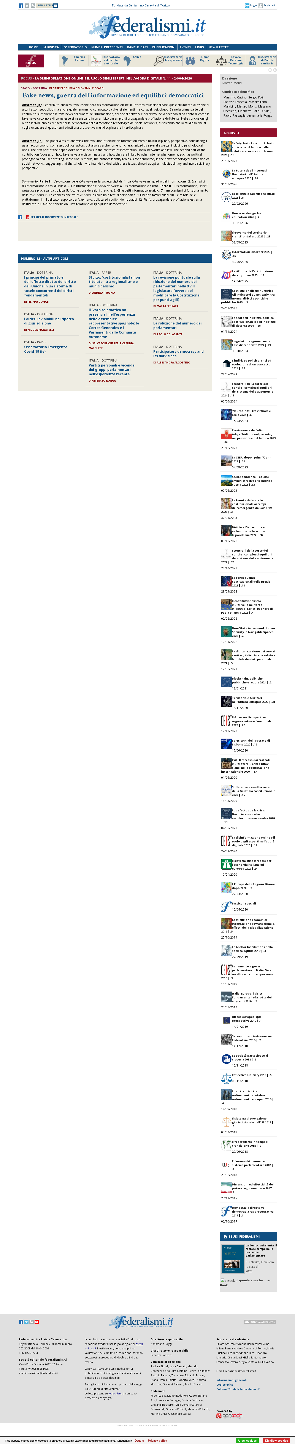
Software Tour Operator (147, 1430)
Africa (137, 57)
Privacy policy (156, 1440)
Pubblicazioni (163, 47)
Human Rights (204, 58)
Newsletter (218, 47)
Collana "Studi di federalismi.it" (238, 1389)
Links (199, 47)
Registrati (269, 5)
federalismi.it (116, 1393)
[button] (251, 5)
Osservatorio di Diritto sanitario (267, 60)
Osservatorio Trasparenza (173, 58)
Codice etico (224, 1384)
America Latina (79, 58)
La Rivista (51, 47)
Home (33, 47)
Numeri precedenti (107, 47)
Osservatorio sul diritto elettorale (111, 60)
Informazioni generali (231, 1380)
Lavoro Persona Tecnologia (236, 60)
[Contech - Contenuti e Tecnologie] (229, 1415)
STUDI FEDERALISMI (244, 1236)
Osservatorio (75, 47)
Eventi (185, 47)
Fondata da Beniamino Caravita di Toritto (141, 5)
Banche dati (137, 47)
